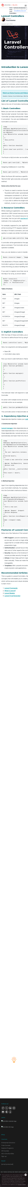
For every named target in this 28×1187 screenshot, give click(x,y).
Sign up (4, 1156)
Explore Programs (7, 1148)
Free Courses (5, 1145)
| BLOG (14, 5)
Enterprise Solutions (8, 1142)
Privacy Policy (22, 1184)
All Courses (5, 1151)
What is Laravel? (10, 591)
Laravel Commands (11, 588)
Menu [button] (23, 5)
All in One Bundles (7, 1153)
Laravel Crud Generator (12, 596)
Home (10, 7)
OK (26, 1175)
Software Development (20, 7)
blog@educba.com (20, 10)
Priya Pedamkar (11, 20)
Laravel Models (10, 593)
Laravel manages (7, 428)
